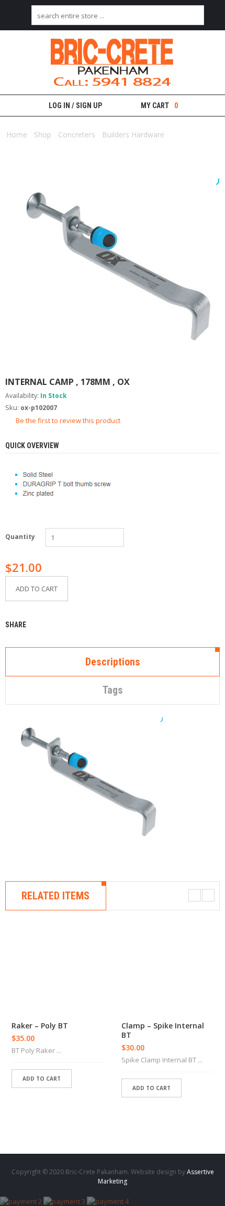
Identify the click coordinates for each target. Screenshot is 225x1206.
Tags (113, 690)
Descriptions (112, 661)
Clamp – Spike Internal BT (162, 1030)
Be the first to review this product (68, 420)
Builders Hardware (133, 134)
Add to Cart (37, 588)
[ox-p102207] (112, 268)
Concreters (76, 134)
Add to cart (41, 1078)
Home (16, 134)
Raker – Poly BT (40, 1026)
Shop (42, 134)
